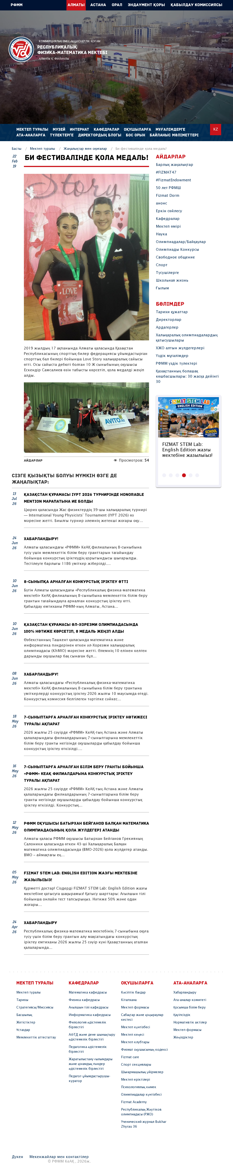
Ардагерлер (167, 327)
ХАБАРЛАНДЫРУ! (41, 539)
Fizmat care (130, 1057)
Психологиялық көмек (138, 1087)
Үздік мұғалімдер (172, 356)
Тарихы (22, 1000)
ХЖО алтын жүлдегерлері (180, 348)
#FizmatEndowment (173, 180)
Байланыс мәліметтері (174, 135)
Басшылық (24, 1015)
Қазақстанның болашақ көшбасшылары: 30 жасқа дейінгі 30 (187, 377)
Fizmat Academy (134, 1102)
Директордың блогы (99, 135)
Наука (161, 234)
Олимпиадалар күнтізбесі (141, 1094)
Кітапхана (129, 1000)
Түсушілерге (167, 273)
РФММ (21, 50)
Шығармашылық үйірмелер (142, 1072)
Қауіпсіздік (181, 1015)
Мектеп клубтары (135, 1042)
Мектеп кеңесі (132, 1034)
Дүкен (17, 1157)
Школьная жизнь (172, 280)
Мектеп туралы (42, 148)
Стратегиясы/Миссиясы (34, 1007)
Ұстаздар (23, 1030)
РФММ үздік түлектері (176, 363)
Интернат (79, 130)
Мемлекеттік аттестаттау (36, 1037)
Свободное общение (175, 257)
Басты (16, 148)
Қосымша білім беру (189, 1007)
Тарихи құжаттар (172, 312)
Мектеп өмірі (168, 226)
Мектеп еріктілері (135, 1079)
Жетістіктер (25, 1022)
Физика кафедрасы (84, 1000)
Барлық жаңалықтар (174, 165)
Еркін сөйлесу (169, 211)
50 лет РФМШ (168, 188)
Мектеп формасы (135, 1007)
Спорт (161, 265)
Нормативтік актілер (190, 1022)
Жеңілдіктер (183, 1037)
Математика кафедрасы (88, 992)
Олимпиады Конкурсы (177, 249)
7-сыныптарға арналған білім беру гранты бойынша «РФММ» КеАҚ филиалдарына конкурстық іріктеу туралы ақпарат (84, 774)
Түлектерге (61, 135)
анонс (161, 203)
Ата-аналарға (30, 135)
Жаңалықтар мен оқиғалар (85, 148)
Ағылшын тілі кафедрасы (88, 1007)
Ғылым (162, 288)
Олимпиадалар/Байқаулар (181, 242)
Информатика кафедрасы (90, 1015)
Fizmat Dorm (167, 195)
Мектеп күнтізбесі (135, 1027)
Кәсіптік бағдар (133, 992)
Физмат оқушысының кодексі (144, 1049)
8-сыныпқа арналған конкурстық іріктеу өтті (76, 582)
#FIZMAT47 (166, 172)
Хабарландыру (40, 923)
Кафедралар (168, 219)
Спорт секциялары (136, 1064)
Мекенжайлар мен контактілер (59, 1157)
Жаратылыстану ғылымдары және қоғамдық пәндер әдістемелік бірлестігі (90, 1064)
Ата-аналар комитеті (189, 1000)
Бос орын (135, 135)
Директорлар (168, 320)
